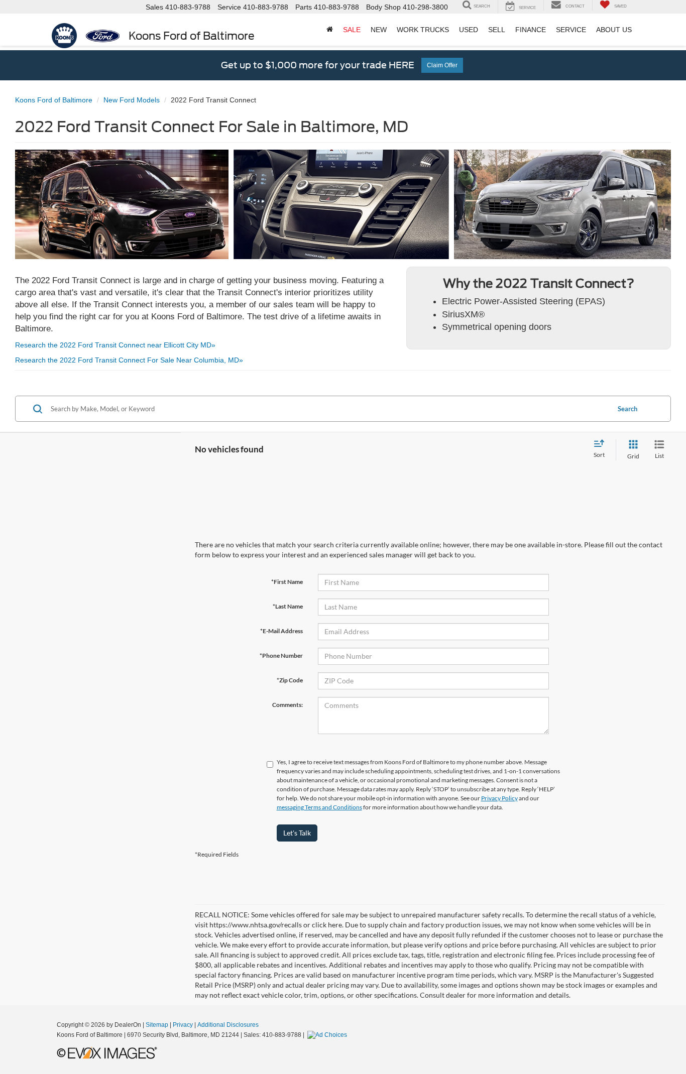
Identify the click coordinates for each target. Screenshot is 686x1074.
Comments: (287, 704)
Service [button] (571, 30)
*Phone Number (281, 655)
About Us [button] (614, 30)
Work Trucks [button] (423, 30)
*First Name (287, 581)
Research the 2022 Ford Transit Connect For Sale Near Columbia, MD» (129, 360)
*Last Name (288, 606)
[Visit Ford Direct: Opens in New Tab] (328, 1034)
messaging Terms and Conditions (319, 807)
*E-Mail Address (281, 631)
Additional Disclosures (228, 1024)
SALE (352, 30)
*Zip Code (290, 680)
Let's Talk (297, 832)
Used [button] (468, 30)
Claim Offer (442, 65)
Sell (496, 30)
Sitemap (157, 1024)
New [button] (379, 30)
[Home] (329, 30)
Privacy (183, 1024)
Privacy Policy (499, 798)
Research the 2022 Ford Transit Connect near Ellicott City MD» (115, 345)
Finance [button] (530, 30)
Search (627, 409)
